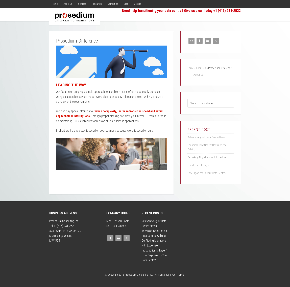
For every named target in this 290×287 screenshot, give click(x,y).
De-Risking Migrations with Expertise (206, 157)
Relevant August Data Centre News (206, 137)
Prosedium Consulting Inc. (74, 16)
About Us (201, 68)
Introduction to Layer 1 (199, 165)
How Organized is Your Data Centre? (206, 173)
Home (190, 68)
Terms (181, 274)
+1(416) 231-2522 (64, 226)
